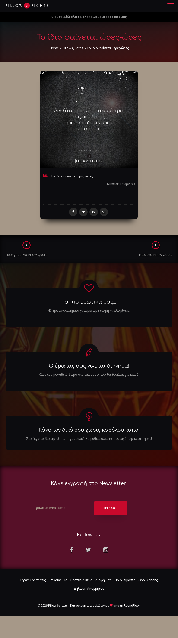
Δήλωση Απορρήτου (89, 588)
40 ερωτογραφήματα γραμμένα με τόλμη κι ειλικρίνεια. (89, 310)
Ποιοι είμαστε (124, 580)
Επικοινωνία (58, 580)
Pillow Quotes (72, 48)
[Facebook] (73, 212)
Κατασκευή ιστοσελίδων (87, 605)
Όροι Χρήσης (148, 580)
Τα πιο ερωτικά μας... (89, 302)
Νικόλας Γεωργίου (121, 184)
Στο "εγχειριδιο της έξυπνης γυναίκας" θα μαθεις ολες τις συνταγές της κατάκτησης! (89, 438)
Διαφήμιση (103, 580)
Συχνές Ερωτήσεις (32, 580)
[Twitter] (83, 212)
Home (54, 48)
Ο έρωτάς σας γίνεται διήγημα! (89, 366)
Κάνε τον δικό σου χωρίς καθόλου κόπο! (89, 430)
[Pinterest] (93, 212)
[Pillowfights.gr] (27, 5)
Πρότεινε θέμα (81, 580)
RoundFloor (132, 605)
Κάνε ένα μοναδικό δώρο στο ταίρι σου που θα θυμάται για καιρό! (89, 374)
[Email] (104, 212)
